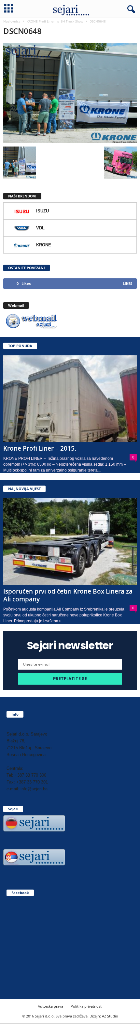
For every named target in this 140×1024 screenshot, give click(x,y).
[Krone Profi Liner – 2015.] (70, 398)
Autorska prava (50, 1006)
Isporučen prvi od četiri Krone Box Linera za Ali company (68, 595)
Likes (127, 283)
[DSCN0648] (70, 93)
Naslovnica (12, 21)
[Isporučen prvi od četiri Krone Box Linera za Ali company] (70, 541)
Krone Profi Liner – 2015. (39, 448)
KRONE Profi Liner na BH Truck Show (55, 21)
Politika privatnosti (87, 1006)
